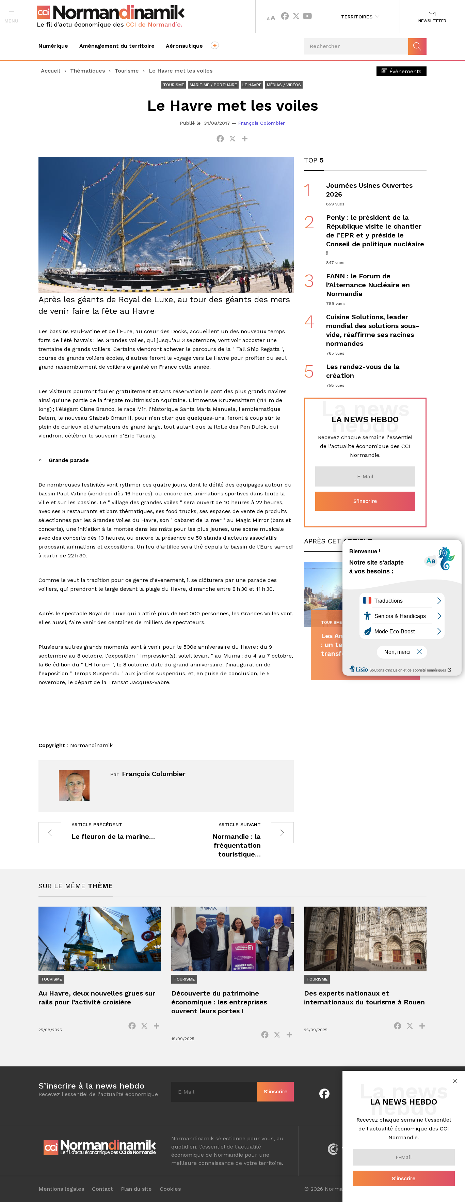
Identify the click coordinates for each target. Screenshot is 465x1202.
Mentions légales (61, 1189)
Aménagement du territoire (117, 46)
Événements (404, 71)
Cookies (170, 1189)
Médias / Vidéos (284, 84)
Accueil (50, 70)
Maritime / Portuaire (213, 84)
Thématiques (87, 70)
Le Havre (251, 84)
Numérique (53, 46)
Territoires (357, 16)
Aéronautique (184, 46)
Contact (102, 1189)
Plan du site (136, 1189)
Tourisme (127, 70)
